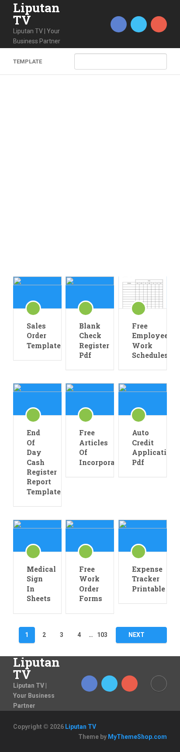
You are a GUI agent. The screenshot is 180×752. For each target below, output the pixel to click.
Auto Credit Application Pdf (142, 447)
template (27, 61)
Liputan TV (36, 14)
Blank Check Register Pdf (89, 340)
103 (102, 634)
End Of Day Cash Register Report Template (37, 462)
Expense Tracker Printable (142, 578)
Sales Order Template (37, 335)
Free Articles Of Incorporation (89, 447)
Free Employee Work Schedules (142, 340)
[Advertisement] (90, 182)
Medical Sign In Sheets (37, 583)
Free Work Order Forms (89, 583)
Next (137, 634)
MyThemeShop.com (137, 736)
